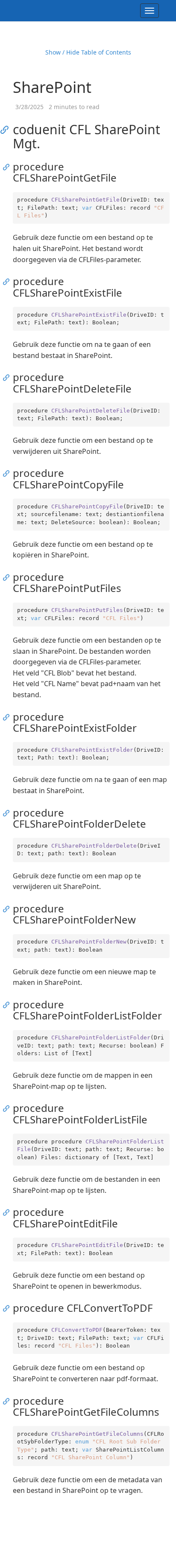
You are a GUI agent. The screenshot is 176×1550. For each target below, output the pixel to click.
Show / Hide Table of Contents (88, 52)
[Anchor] (7, 129)
